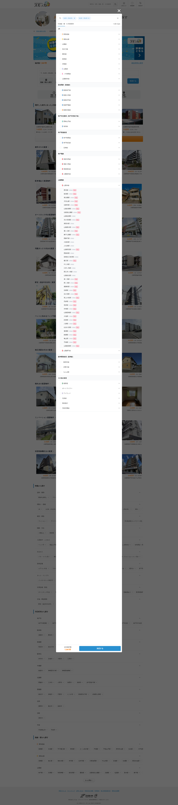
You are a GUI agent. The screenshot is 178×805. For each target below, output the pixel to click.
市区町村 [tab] (70, 24)
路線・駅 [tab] (61, 24)
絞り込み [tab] (116, 24)
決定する (100, 648)
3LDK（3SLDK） (69, 18)
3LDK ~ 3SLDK (84, 18)
